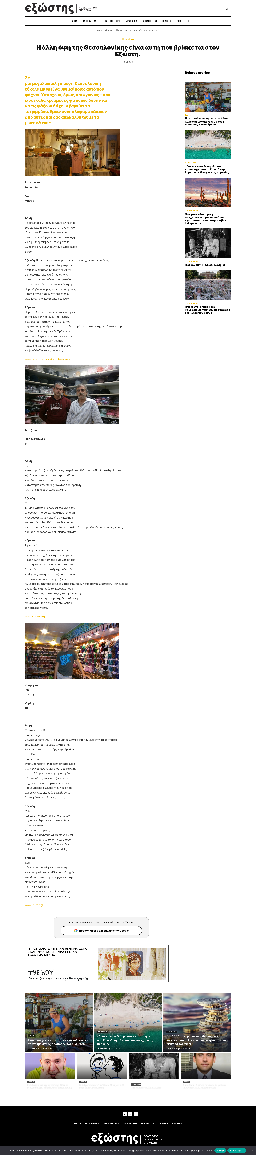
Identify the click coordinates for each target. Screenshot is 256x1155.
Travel (188, 115)
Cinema (186, 1082)
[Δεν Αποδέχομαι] (252, 1150)
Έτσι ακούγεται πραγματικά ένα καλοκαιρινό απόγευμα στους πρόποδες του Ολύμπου (206, 121)
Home (99, 30)
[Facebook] (125, 1114)
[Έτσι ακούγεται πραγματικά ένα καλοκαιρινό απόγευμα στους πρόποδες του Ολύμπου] (208, 97)
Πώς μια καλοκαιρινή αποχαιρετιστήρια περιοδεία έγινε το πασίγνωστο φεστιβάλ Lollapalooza (205, 219)
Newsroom (190, 163)
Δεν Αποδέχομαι (237, 1150)
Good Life (31, 1082)
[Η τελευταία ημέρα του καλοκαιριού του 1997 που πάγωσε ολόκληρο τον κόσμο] (208, 285)
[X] (136, 1114)
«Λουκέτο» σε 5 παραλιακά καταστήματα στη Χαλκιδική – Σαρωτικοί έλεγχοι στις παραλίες (207, 169)
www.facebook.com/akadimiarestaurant (48, 359)
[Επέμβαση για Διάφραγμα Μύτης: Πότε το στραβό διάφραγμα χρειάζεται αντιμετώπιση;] (50, 1066)
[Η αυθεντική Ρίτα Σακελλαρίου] (208, 243)
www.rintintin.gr (34, 905)
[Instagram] (130, 1114)
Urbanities (109, 30)
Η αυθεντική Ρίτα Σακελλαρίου (205, 265)
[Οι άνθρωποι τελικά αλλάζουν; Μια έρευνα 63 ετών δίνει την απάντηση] (102, 1066)
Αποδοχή (220, 1150)
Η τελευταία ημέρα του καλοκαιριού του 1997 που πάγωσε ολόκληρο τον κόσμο (207, 309)
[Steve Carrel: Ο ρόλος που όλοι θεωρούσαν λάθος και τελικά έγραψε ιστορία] (206, 1066)
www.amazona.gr (35, 616)
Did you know (191, 211)
